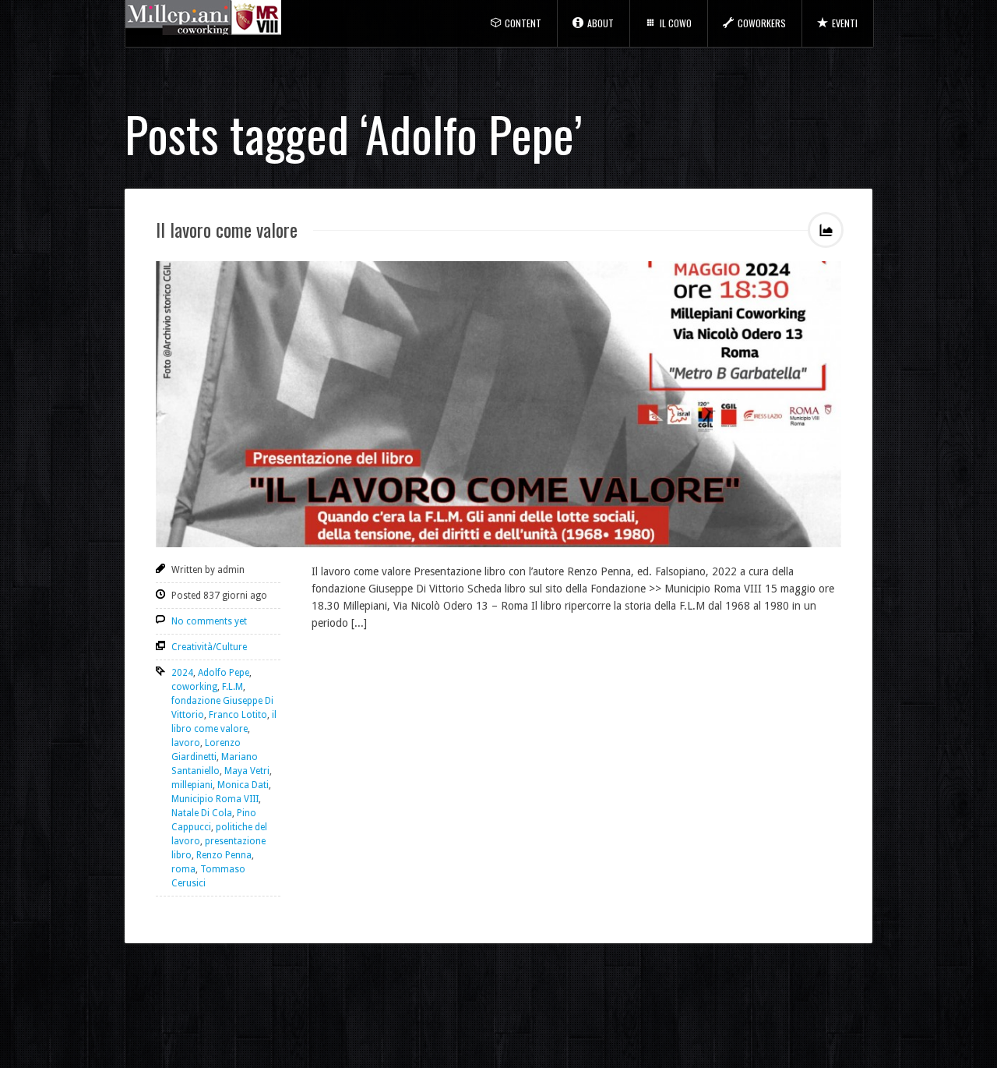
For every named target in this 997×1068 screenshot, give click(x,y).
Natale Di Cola (201, 813)
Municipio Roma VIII (215, 799)
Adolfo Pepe (223, 672)
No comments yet (209, 621)
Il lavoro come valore (227, 229)
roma (183, 869)
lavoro (185, 742)
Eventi (845, 23)
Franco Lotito (238, 714)
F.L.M (232, 686)
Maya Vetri (247, 771)
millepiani (192, 785)
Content (523, 23)
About (600, 23)
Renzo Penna (224, 855)
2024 (182, 672)
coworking (194, 686)
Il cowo (676, 23)
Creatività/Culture (209, 647)
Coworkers (762, 23)
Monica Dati (243, 785)
